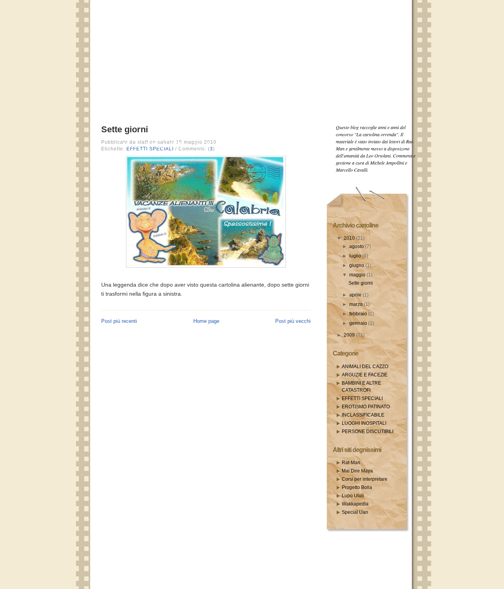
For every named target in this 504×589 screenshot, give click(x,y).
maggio (358, 275)
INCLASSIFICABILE (363, 415)
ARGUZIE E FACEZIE (364, 375)
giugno (357, 265)
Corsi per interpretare (364, 479)
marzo (356, 304)
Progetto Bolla (357, 487)
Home (132, 144)
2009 (350, 335)
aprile (356, 295)
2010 (350, 238)
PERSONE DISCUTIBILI (367, 431)
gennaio (358, 323)
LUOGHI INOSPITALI (364, 423)
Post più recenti (119, 321)
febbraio (358, 314)
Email (202, 144)
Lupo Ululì (353, 495)
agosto (357, 246)
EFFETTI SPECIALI (362, 398)
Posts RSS (167, 144)
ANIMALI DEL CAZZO (365, 366)
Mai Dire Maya (357, 471)
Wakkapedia (355, 504)
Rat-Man (351, 462)
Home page (206, 321)
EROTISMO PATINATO (366, 406)
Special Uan (355, 512)
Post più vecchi (293, 321)
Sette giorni (124, 129)
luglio (355, 256)
